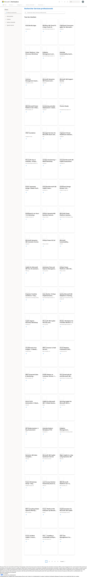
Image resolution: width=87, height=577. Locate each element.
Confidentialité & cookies (38, 576)
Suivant (62, 561)
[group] (26, 31)
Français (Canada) (4, 573)
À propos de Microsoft (67, 571)
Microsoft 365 (27, 571)
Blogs (18, 567)
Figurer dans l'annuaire (27, 568)
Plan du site (24, 576)
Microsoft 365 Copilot (45, 571)
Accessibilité (13, 572)
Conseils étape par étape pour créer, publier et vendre (71, 568)
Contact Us (30, 576)
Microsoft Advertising (35, 571)
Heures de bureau (33, 567)
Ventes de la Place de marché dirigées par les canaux (47, 569)
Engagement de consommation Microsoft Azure (76, 567)
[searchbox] (14, 13)
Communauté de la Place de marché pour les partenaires (22, 569)
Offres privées (62, 567)
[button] (25, 12)
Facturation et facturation (5, 568)
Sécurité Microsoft (10, 571)
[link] (32, 32)
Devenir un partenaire (16, 568)
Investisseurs (7, 572)
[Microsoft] (6, 2)
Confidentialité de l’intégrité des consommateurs (11, 576)
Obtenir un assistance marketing (39, 568)
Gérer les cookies (75, 576)
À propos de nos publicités (65, 576)
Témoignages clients (24, 567)
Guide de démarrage (41, 567)
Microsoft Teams (54, 571)
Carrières (60, 571)
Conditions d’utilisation (49, 576)
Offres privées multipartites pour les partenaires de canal (72, 569)
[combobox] (45, 12)
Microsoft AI (3, 571)
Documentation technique (52, 567)
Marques (57, 576)
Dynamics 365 (20, 571)
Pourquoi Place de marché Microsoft (8, 567)
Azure (15, 571)
